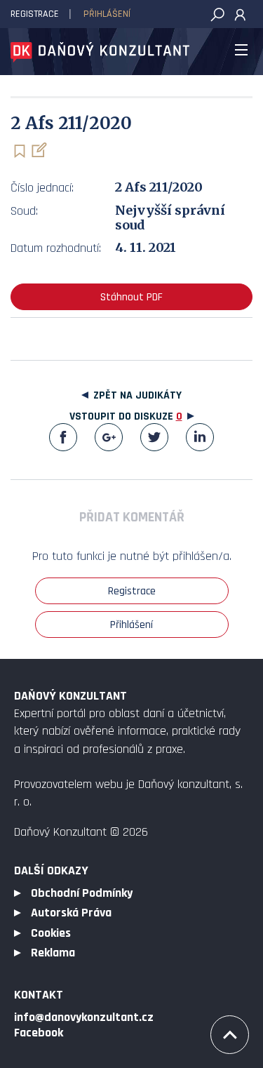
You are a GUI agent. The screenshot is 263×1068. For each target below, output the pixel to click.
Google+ (109, 437)
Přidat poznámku (38, 150)
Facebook (63, 437)
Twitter (154, 437)
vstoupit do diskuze (125, 416)
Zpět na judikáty (137, 395)
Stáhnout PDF (131, 297)
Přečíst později (19, 151)
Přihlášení (106, 14)
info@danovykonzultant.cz (84, 1017)
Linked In (200, 437)
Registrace (35, 14)
